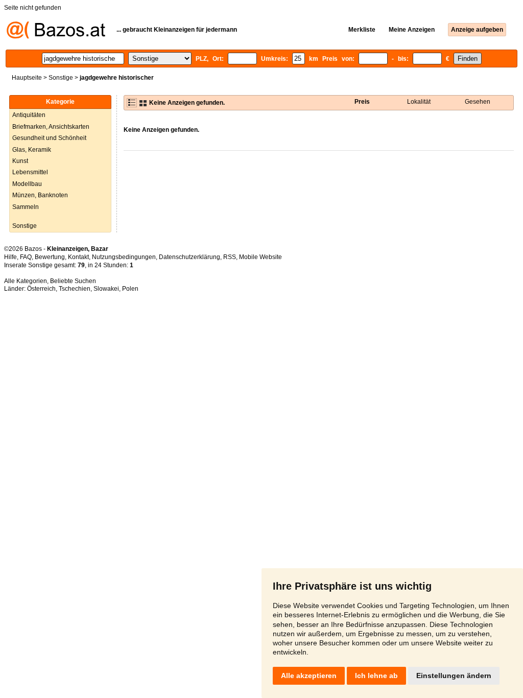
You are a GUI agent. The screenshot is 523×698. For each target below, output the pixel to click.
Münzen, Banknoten (40, 195)
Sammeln (25, 207)
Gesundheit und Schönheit (49, 138)
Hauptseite (27, 77)
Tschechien (74, 288)
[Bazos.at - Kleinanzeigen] (56, 36)
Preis (362, 101)
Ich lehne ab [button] (376, 675)
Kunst (20, 161)
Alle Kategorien (25, 281)
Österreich (41, 288)
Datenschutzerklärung (189, 257)
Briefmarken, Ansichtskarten (50, 126)
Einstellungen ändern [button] (453, 675)
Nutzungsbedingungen (124, 257)
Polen (130, 288)
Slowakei (106, 288)
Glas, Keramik (31, 149)
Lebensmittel (30, 172)
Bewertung (50, 257)
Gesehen (477, 101)
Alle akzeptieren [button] (309, 675)
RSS (229, 257)
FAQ (26, 257)
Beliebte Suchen (73, 281)
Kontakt (78, 257)
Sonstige (61, 77)
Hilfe (10, 257)
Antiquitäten (28, 115)
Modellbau (27, 184)
